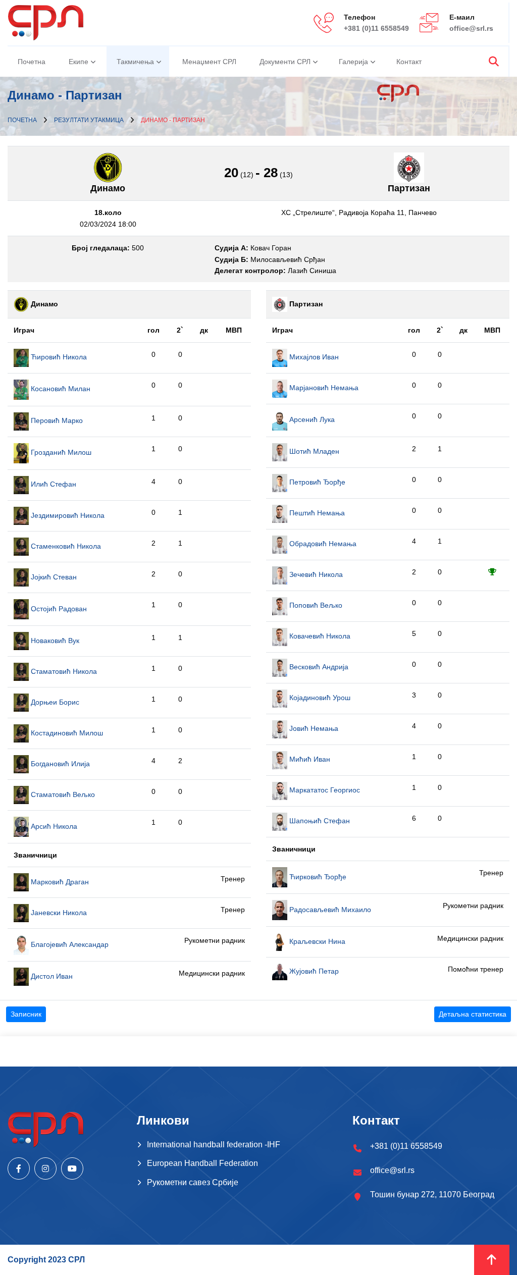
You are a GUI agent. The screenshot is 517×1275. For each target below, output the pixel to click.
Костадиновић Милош (66, 733)
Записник (26, 1014)
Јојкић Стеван (53, 577)
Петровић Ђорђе (316, 482)
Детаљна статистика (472, 1014)
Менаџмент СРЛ (209, 62)
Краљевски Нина (316, 941)
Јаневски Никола (58, 913)
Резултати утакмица (89, 120)
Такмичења (135, 62)
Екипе (78, 62)
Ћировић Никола (58, 357)
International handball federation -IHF (213, 1144)
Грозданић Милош (60, 452)
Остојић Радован (58, 609)
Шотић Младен (313, 451)
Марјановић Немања (322, 388)
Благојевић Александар (69, 944)
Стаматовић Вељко (62, 794)
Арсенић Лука (311, 419)
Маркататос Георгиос (323, 790)
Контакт (409, 62)
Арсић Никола (53, 826)
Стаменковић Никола (65, 546)
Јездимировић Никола (67, 515)
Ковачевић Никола (318, 636)
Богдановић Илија (59, 764)
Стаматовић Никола (63, 671)
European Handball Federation (202, 1163)
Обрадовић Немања (321, 544)
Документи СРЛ (285, 62)
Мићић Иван (308, 759)
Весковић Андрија (317, 667)
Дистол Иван (51, 976)
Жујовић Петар (313, 971)
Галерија (353, 62)
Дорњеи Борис (54, 702)
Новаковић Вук (54, 640)
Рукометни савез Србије (192, 1182)
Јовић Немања (312, 728)
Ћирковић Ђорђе (316, 877)
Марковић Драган (59, 882)
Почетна (31, 62)
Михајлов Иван (313, 357)
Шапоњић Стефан (318, 821)
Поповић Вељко (314, 605)
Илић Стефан (52, 484)
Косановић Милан (59, 389)
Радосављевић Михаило (329, 910)
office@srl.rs (471, 28)
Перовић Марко (56, 420)
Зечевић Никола (315, 574)
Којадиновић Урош (318, 698)
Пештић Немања (316, 513)
